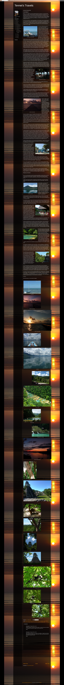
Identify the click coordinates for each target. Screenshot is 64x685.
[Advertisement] (36, 656)
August (18, 29)
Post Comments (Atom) (30, 665)
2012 (16, 22)
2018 (16, 20)
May (17, 36)
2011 (16, 23)
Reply (27, 629)
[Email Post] (33, 619)
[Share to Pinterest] (38, 619)
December (18, 24)
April (17, 37)
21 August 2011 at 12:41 (33, 626)
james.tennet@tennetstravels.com (27, 682)
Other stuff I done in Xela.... (18, 32)
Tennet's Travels (24, 5)
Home (36, 663)
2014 (16, 21)
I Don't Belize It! (18, 30)
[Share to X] (36, 619)
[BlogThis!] (35, 619)
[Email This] (34, 619)
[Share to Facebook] (37, 619)
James (17, 15)
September (18, 28)
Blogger (40, 682)
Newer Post (25, 663)
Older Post (47, 663)
